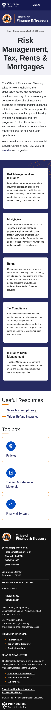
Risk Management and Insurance (21, 176)
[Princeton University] (12, 5)
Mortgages (14, 219)
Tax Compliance (17, 308)
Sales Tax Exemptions (20, 410)
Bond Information (16, 648)
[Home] (25, 20)
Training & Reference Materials (19, 484)
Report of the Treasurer (18, 644)
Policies (11, 455)
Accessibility (11, 692)
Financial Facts (14, 640)
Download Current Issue (19, 673)
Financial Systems (17, 513)
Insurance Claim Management (17, 354)
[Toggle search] (47, 4)
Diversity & (17, 689)
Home (9, 31)
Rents (11, 263)
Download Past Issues (18, 677)
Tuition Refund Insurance (22, 416)
